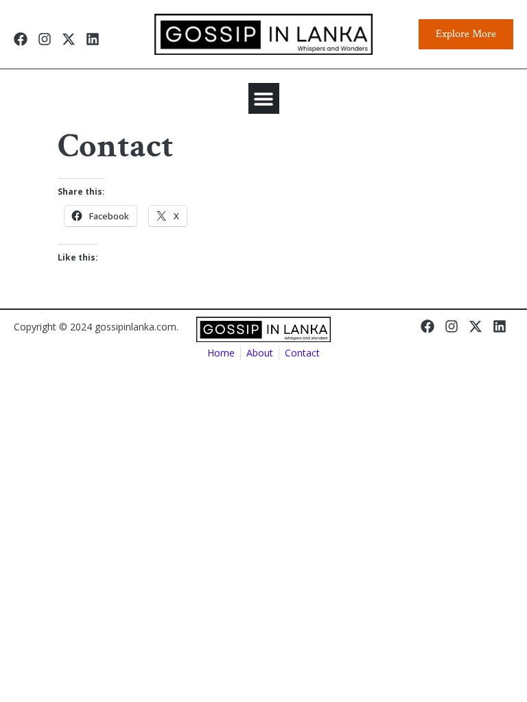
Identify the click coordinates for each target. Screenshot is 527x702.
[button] (263, 98)
